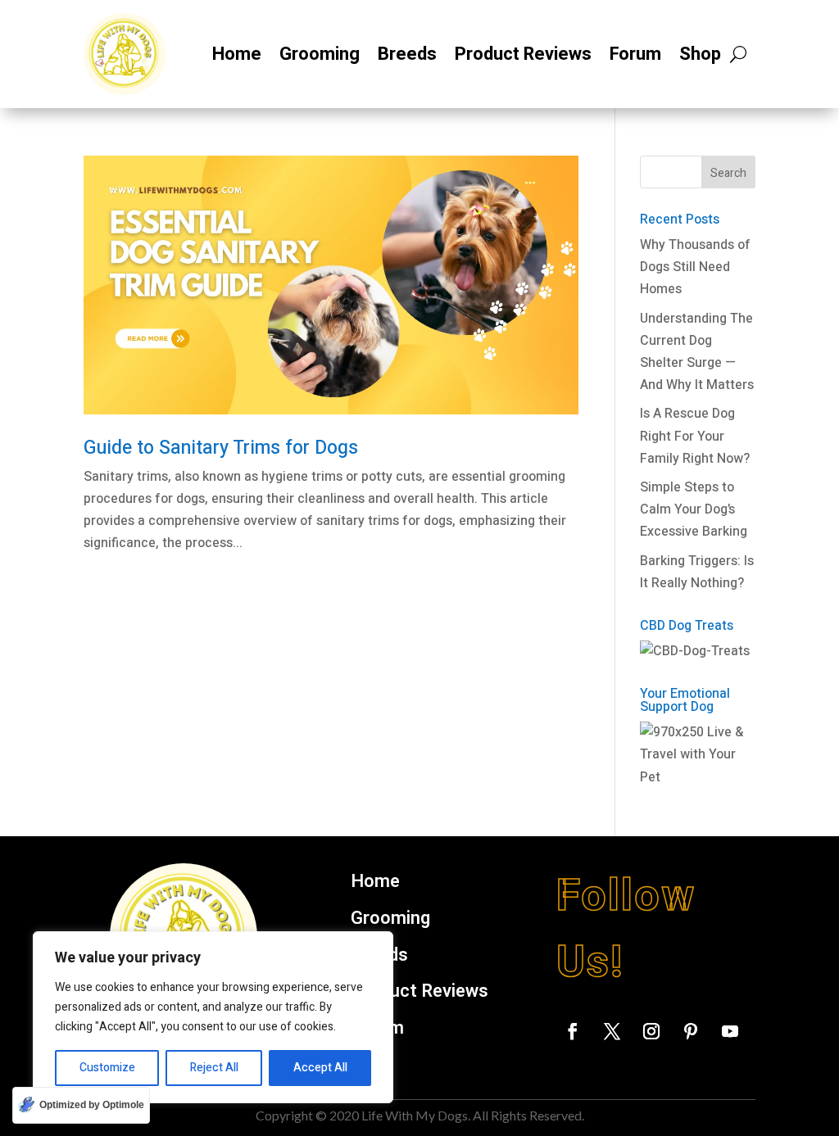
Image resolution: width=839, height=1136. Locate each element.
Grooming (319, 54)
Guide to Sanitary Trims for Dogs (221, 448)
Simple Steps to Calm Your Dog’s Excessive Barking (693, 509)
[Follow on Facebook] (572, 1031)
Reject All (214, 1067)
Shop (700, 54)
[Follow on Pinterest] (690, 1031)
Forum (635, 54)
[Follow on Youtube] (730, 1031)
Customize (107, 1067)
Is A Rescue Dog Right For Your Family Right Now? (695, 436)
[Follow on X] (612, 1031)
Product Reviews (523, 54)
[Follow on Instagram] (651, 1031)
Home (236, 54)
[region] (213, 1017)
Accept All (320, 1067)
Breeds (407, 54)
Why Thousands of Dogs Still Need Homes (695, 267)
